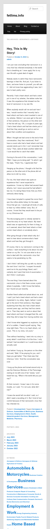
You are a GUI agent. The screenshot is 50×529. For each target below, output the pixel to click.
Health (33, 414)
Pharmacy (18, 418)
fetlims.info (15, 15)
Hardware (35, 520)
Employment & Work (22, 414)
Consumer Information (21, 497)
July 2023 (11, 437)
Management (33, 416)
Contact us (35, 26)
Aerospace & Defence (14, 461)
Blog (25, 26)
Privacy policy (25, 31)
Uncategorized (19, 409)
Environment (11, 517)
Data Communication (20, 499)
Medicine (10, 418)
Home (9, 26)
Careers (26, 488)
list (15, 31)
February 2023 (12, 442)
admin (9, 59)
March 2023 (11, 440)
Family (18, 517)
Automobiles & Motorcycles (24, 411)
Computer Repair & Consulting (24, 491)
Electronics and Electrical (20, 502)
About (18, 26)
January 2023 (12, 445)
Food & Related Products (30, 517)
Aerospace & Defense (29, 461)
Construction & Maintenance (17, 494)
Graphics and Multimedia (23, 520)
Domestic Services (34, 499)
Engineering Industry (29, 513)
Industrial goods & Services (17, 416)
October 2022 (12, 448)
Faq (8, 31)
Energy (19, 513)
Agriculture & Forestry (14, 464)
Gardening (10, 520)
